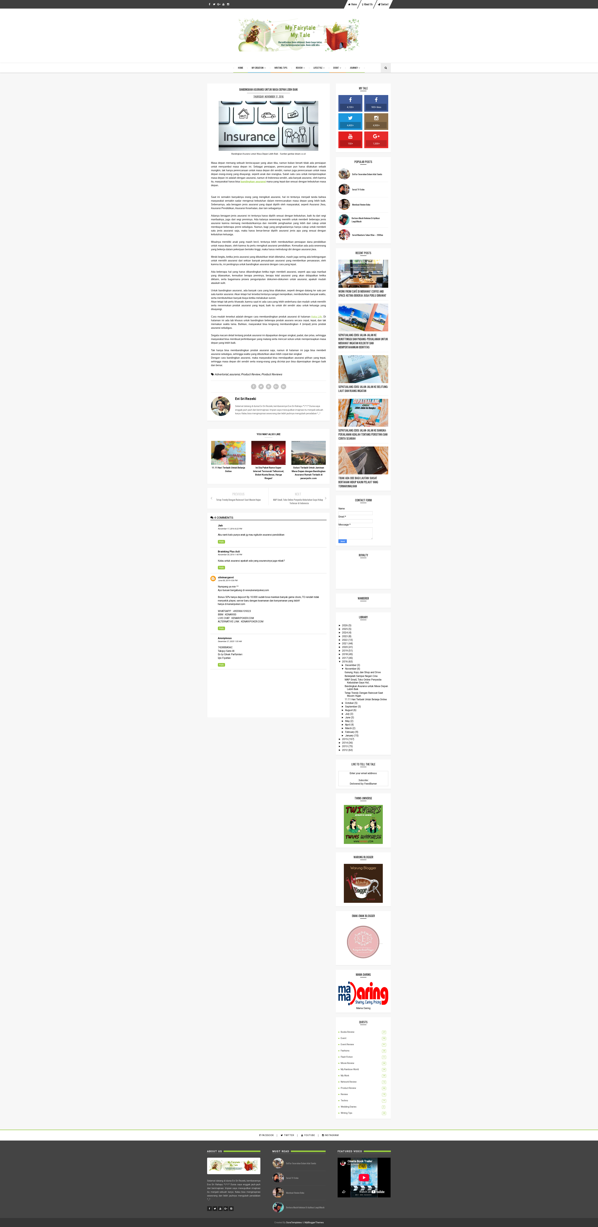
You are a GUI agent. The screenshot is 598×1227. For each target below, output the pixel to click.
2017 (345, 657)
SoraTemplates (294, 1222)
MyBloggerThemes (314, 1222)
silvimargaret (226, 577)
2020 (345, 647)
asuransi (234, 374)
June (348, 717)
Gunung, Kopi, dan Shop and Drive (363, 672)
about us (368, 4)
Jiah (220, 525)
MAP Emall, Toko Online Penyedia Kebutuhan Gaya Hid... (363, 681)
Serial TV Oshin (358, 189)
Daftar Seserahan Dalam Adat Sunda (367, 174)
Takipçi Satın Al (226, 650)
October (349, 703)
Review (299, 67)
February (350, 731)
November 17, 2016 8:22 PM (230, 529)
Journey (354, 67)
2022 (345, 639)
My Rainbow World (350, 1069)
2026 (345, 625)
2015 (345, 739)
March (348, 728)
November (351, 668)
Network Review (349, 1082)
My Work (345, 1075)
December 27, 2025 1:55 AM (230, 641)
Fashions (345, 1050)
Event (336, 67)
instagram (332, 1135)
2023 (345, 636)
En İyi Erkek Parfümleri (230, 654)
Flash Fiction (347, 1057)
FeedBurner (370, 783)
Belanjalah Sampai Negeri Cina (361, 676)
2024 (345, 632)
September (351, 706)
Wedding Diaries (348, 1106)
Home (240, 67)
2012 (345, 750)
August (349, 710)
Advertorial (221, 374)
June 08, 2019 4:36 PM (227, 580)
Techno (344, 1100)
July (347, 713)
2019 (345, 650)
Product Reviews (271, 374)
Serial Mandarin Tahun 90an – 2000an (367, 234)
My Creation (257, 67)
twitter (289, 1135)
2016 (345, 661)
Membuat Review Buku (361, 204)
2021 (345, 643)
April (348, 724)
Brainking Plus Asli (229, 551)
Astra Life (316, 316)
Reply (221, 542)
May (347, 721)
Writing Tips (280, 67)
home (354, 4)
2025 (345, 629)
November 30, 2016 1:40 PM (230, 555)
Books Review (347, 1032)
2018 (345, 654)
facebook (268, 1135)
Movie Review (347, 1063)
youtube (309, 1135)
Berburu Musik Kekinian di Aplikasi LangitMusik (305, 1207)
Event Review (347, 1044)
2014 (345, 742)
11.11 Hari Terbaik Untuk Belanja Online (366, 699)
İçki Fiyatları (224, 657)
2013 (345, 746)
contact (385, 4)
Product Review (250, 374)
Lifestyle (317, 67)
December (351, 665)
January (349, 735)
